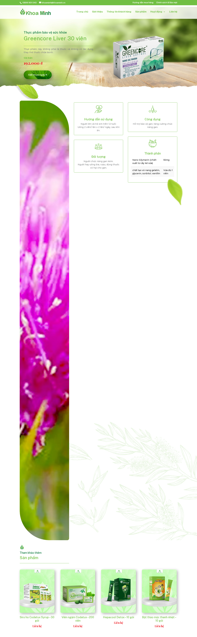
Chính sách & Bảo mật (166, 3)
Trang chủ (82, 12)
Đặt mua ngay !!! (37, 74)
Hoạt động (156, 12)
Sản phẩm (141, 12)
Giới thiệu (97, 12)
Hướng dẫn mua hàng (143, 3)
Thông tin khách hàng (119, 12)
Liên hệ (173, 12)
